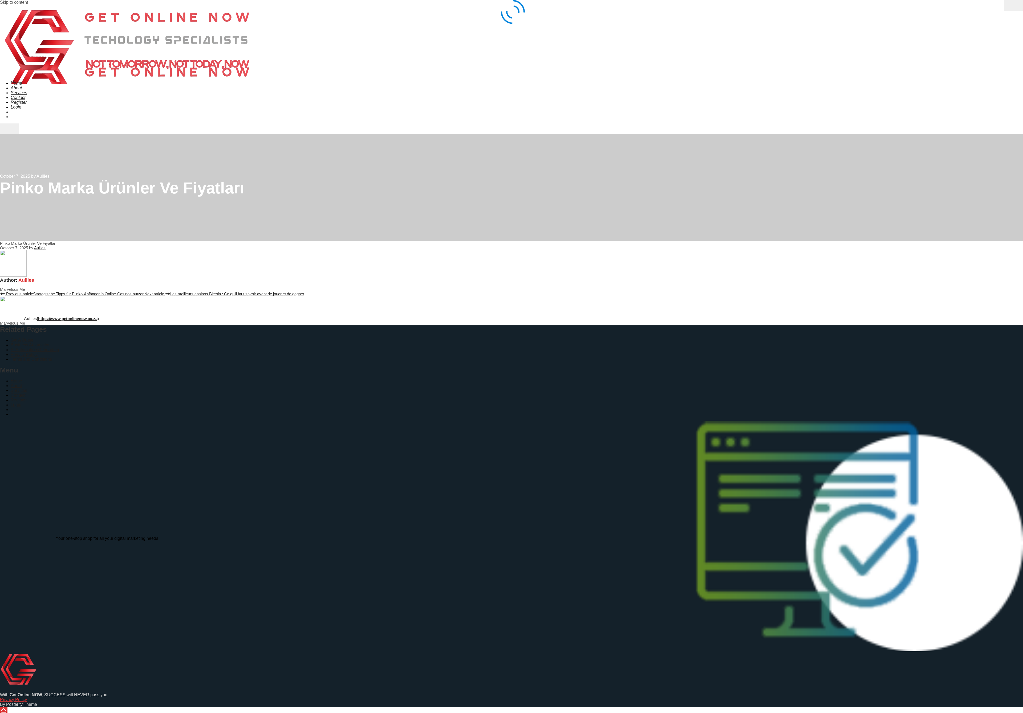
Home (16, 381)
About (16, 385)
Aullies (26, 280)
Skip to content (14, 2)
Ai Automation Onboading (35, 349)
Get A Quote (22, 340)
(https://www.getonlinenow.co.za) (68, 318)
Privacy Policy (24, 354)
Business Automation (31, 345)
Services (19, 390)
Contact (18, 395)
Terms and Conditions (31, 359)
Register (19, 400)
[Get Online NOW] (126, 72)
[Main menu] (9, 128)
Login (16, 405)
